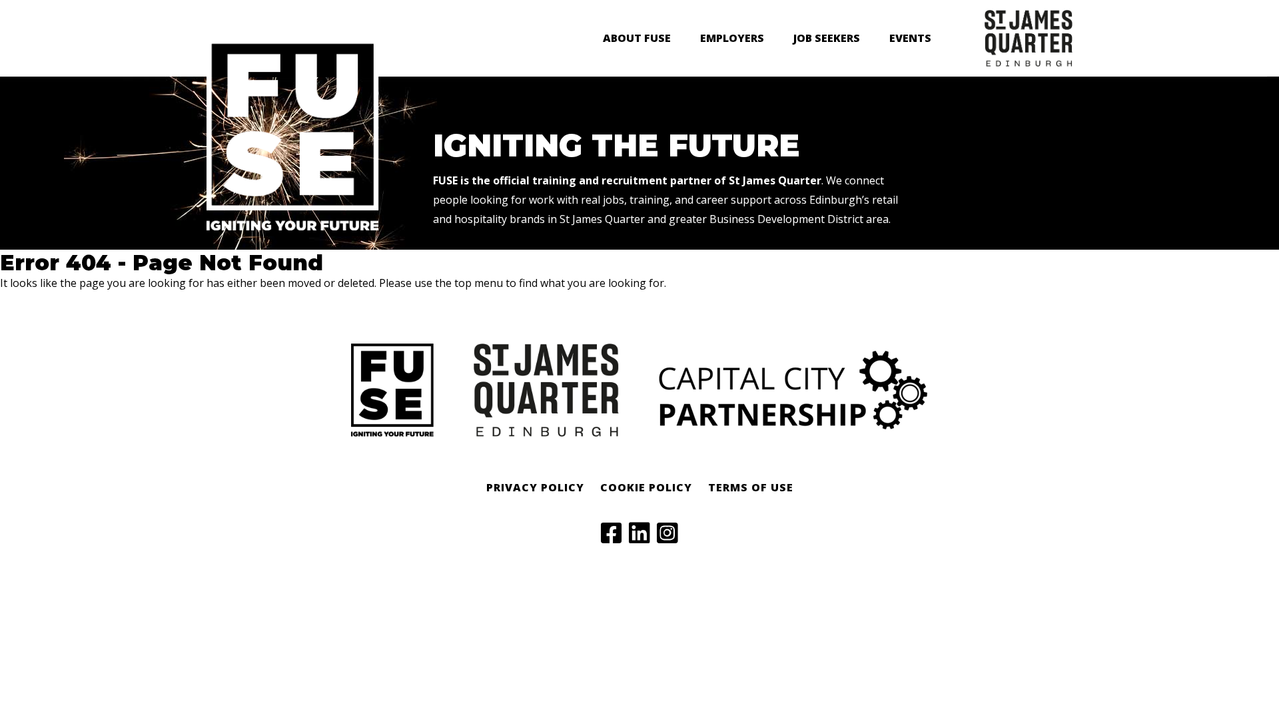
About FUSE (637, 38)
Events (910, 38)
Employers (732, 38)
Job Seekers (826, 38)
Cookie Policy (646, 487)
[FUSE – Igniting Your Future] (293, 227)
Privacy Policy (535, 487)
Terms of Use (750, 487)
